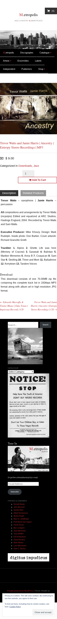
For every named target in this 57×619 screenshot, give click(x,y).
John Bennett (19, 507)
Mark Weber (19, 543)
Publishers (26, 69)
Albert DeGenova (21, 513)
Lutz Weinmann (20, 546)
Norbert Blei (18, 510)
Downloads (25, 165)
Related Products (33, 193)
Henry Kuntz (19, 525)
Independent (9, 69)
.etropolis (28, 14)
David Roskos (19, 540)
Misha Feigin (19, 516)
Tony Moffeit (18, 534)
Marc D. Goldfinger (21, 519)
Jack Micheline (20, 531)
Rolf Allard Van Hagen (23, 522)
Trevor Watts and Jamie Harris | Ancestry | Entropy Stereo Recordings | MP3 (27, 145)
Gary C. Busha (20, 549)
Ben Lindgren (19, 528)
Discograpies (26, 52)
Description (9, 193)
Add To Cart (39, 180)
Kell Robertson (20, 537)
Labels (38, 60)
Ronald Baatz (19, 504)
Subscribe (14, 492)
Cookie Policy (15, 607)
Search (45, 325)
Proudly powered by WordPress (20, 591)
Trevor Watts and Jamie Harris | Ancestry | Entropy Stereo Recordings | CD (44, 305)
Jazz (36, 165)
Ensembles (23, 60)
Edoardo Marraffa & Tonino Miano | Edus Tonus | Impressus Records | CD (14, 305)
